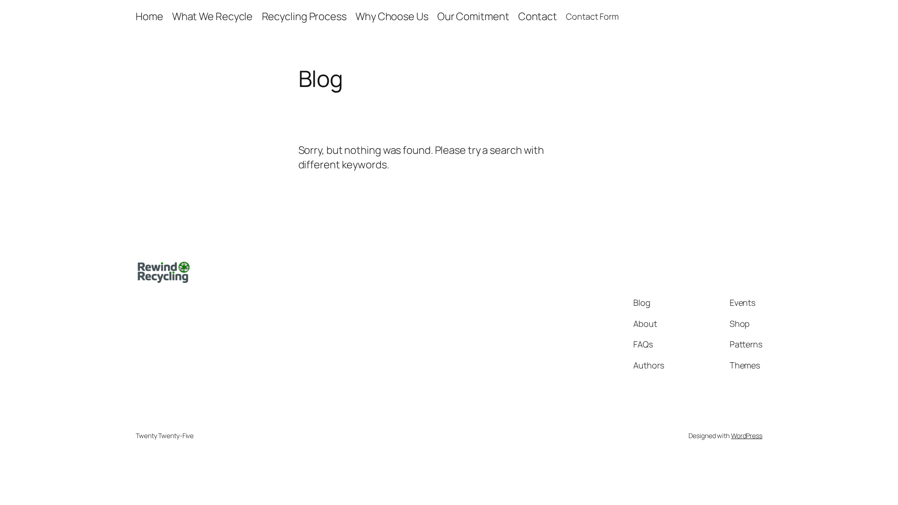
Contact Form (592, 16)
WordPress (746, 435)
